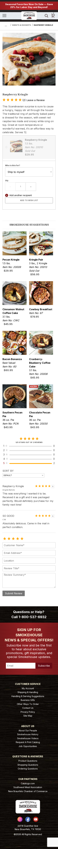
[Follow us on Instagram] (20, 819)
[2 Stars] (9, 538)
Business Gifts (28, 700)
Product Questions (27, 760)
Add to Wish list (29, 200)
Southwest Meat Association (27, 787)
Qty (6, 180)
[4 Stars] (17, 538)
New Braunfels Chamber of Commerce (27, 791)
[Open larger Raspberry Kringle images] (29, 61)
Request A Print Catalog (28, 742)
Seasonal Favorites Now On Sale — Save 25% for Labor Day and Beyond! (29, 6)
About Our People (28, 730)
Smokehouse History (27, 734)
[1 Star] (4, 538)
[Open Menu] (10, 15)
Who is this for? (12, 165)
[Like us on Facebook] (28, 819)
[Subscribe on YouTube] (36, 819)
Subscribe (44, 665)
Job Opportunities (28, 746)
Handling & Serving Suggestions (27, 696)
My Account (28, 688)
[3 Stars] (13, 538)
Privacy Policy (28, 712)
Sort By (8, 470)
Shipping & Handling (27, 692)
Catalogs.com (28, 783)
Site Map (27, 715)
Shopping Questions (27, 764)
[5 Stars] (22, 538)
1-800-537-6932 (33, 617)
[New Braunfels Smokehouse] (29, 15)
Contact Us (27, 708)
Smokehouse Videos (28, 738)
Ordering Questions (28, 768)
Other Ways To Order (28, 704)
